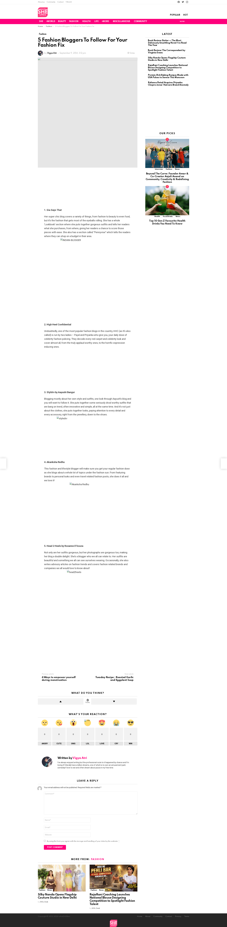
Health (157, 216)
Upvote (60, 701)
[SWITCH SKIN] (173, 21)
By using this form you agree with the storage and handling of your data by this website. (83, 841)
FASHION (73, 21)
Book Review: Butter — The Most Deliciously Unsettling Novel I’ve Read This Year (167, 42)
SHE (41, 21)
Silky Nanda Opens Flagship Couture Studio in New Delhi (167, 59)
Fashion (97, 859)
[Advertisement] (87, 188)
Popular (175, 15)
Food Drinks (168, 216)
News (49, 890)
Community (51, 2)
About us (41, 2)
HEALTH (86, 21)
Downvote (114, 701)
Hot (185, 15)
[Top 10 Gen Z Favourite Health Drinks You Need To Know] (167, 200)
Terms (186, 916)
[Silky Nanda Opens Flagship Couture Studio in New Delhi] (62, 878)
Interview (159, 169)
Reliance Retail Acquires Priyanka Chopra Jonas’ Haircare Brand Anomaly (168, 83)
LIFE (96, 21)
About (147, 916)
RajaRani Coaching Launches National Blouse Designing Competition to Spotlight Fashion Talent (168, 67)
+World (68, 2)
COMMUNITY (140, 21)
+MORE (105, 21)
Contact (60, 2)
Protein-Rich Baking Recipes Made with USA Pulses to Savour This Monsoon (168, 76)
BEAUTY (62, 21)
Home (139, 916)
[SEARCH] (187, 21)
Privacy (178, 916)
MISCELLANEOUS (121, 21)
